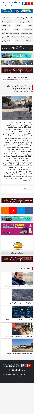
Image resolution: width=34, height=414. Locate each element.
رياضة (19, 22)
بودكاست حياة (14, 33)
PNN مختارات (6, 18)
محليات (30, 22)
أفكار (3, 22)
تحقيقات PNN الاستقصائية (24, 41)
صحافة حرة (5, 29)
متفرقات (18, 25)
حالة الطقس (6, 37)
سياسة (16, 29)
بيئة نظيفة (15, 37)
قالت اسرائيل (28, 29)
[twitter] (16, 370)
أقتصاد (14, 22)
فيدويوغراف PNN (26, 37)
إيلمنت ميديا (11, 377)
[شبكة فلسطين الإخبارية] (17, 3)
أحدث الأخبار (25, 268)
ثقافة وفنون (6, 41)
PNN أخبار (5, 33)
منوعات (30, 25)
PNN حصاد (15, 18)
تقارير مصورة (6, 25)
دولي (8, 22)
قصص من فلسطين (26, 33)
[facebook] (19, 370)
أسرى (24, 22)
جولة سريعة (24, 18)
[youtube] (12, 370)
